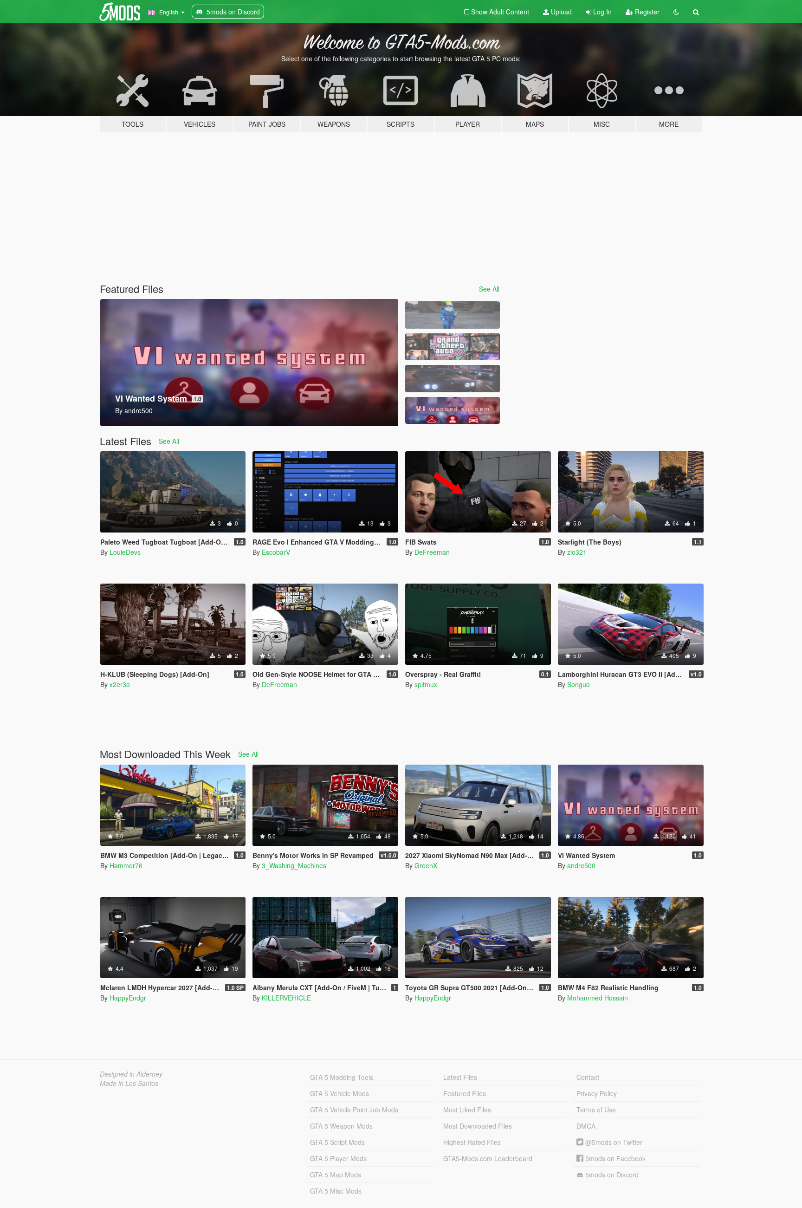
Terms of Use (596, 1109)
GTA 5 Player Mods (338, 1158)
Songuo (578, 684)
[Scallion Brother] (452, 315)
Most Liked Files (467, 1109)
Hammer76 (126, 865)
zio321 (577, 552)
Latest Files (460, 1077)
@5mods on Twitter (612, 1142)
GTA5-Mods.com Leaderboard (487, 1158)
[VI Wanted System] (452, 410)
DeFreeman (432, 552)
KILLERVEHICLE (286, 997)
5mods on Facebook (614, 1158)
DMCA (585, 1125)
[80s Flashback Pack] (452, 347)
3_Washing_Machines (294, 865)
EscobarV (276, 552)
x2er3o (120, 684)
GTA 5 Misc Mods (336, 1190)
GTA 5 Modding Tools (341, 1077)
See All (489, 288)
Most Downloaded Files (477, 1125)
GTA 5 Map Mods (335, 1174)
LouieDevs (125, 552)
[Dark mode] (676, 11)
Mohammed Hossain (597, 997)
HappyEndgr (128, 997)
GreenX (425, 865)
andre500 (581, 865)
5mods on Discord (611, 1174)
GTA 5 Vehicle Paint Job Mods (354, 1109)
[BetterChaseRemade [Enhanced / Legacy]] (452, 378)
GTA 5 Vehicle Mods (339, 1093)
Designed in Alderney (131, 1073)
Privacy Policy (596, 1093)
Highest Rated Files (472, 1142)
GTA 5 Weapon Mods (341, 1125)
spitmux (425, 684)
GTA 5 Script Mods (337, 1142)
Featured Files (464, 1093)
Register (646, 11)
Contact (587, 1077)
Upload (560, 11)
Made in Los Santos (129, 1083)
